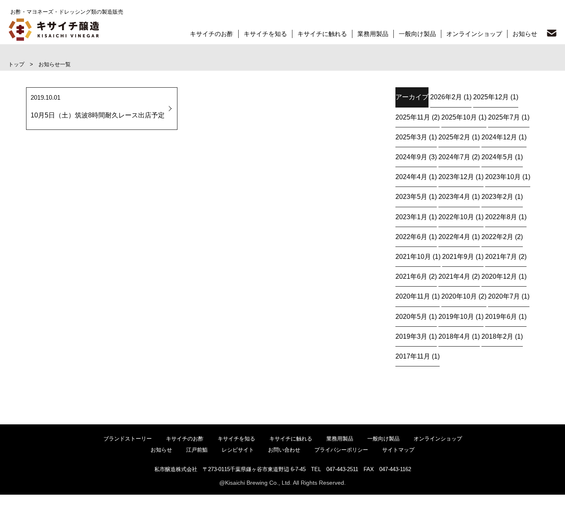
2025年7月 (504, 117)
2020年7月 (504, 296)
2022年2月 (497, 236)
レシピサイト (238, 450)
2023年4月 (454, 196)
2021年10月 (413, 256)
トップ (16, 64)
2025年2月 (454, 137)
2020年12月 (499, 276)
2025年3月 (411, 137)
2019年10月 (456, 316)
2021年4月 (454, 276)
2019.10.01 (98, 106)
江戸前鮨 (197, 450)
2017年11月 (412, 356)
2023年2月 (497, 196)
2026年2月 (446, 97)
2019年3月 (411, 336)
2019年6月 (501, 316)
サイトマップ (398, 450)
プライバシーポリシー (341, 450)
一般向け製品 (417, 33)
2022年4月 (454, 236)
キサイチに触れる (322, 33)
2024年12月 (499, 137)
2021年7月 (501, 256)
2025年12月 (491, 97)
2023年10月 (503, 176)
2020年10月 (459, 296)
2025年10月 (459, 117)
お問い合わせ (284, 450)
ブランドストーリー (127, 439)
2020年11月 (412, 296)
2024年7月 (454, 156)
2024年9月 (411, 156)
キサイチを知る (265, 33)
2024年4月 (411, 176)
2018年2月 (497, 336)
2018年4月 (454, 336)
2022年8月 (501, 216)
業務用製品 (372, 33)
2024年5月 (497, 156)
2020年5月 (411, 316)
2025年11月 (412, 117)
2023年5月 (411, 196)
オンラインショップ (474, 33)
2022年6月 (411, 236)
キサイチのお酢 (211, 33)
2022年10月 (456, 216)
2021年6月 (411, 276)
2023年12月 (456, 176)
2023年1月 (411, 216)
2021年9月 (458, 256)
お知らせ (524, 33)
